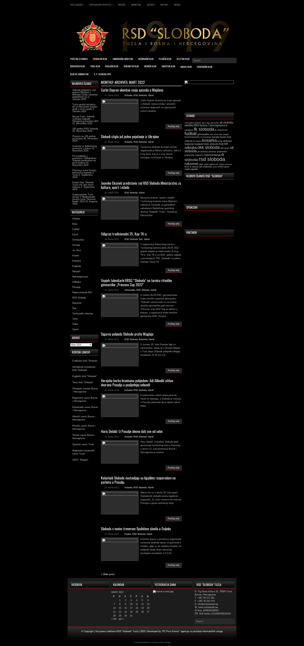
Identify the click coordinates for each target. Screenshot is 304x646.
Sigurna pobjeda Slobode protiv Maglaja (127, 334)
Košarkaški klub (146, 59)
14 (114, 608)
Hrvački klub (150, 66)
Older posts (108, 574)
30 (125, 615)
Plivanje (76, 287)
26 (142, 612)
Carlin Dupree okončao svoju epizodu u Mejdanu (132, 90)
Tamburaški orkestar (122, 59)
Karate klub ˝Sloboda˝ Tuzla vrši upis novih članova (83, 184)
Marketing (136, 4)
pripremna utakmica (194, 155)
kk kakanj (197, 141)
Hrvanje (76, 245)
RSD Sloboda (77, 4)
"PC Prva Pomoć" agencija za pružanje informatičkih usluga (192, 631)
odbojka (191, 148)
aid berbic (215, 123)
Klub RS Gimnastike (79, 74)
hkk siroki (214, 134)
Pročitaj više (173, 126)
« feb (113, 619)
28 (114, 615)
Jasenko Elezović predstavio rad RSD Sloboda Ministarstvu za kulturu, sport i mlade (141, 185)
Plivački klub (165, 59)
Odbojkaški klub (204, 67)
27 (148, 612)
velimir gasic (223, 166)
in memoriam (205, 137)
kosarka (209, 140)
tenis (187, 167)
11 (137, 604)
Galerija (150, 4)
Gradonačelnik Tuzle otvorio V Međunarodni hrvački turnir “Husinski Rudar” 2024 (84, 198)
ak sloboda (226, 122)
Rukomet (143, 339)
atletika (189, 125)
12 (142, 604)
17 (131, 608)
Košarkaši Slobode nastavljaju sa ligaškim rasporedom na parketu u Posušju (138, 480)
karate (215, 137)
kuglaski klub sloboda (206, 143)
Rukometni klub (131, 66)
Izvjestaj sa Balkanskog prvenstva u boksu (84, 147)
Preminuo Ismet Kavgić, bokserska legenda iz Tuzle (84, 172)
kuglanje (189, 144)
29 (120, 615)
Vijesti (151, 95)
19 (142, 608)
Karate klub (186, 67)
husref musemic (192, 137)
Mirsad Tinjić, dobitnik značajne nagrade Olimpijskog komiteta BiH (85, 118)
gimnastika (203, 134)
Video (75, 324)
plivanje (212, 151)
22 (120, 612)
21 (114, 612)
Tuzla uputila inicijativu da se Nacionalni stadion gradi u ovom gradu (84, 106)
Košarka (128, 95)
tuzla (215, 167)
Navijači (121, 4)
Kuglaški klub (111, 66)
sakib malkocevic (211, 164)
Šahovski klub (168, 66)
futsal (75, 234)
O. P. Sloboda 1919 (102, 74)
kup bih (223, 143)
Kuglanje (76, 266)
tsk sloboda (205, 166)
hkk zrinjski (224, 134)
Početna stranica (79, 59)
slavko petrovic (225, 164)
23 (125, 612)
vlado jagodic (191, 169)
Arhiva (177, 4)
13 (148, 604)
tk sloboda (194, 167)
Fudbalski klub (100, 59)
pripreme (222, 151)
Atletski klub (183, 59)
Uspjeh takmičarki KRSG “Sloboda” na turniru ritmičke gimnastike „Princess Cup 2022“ (136, 282)
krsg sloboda (224, 140)
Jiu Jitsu (76, 250)
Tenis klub (95, 66)
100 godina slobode (193, 123)
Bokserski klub (77, 66)
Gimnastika (130, 290)
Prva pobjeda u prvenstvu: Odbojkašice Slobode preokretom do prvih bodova (84, 159)
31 (131, 615)
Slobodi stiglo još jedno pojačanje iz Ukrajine (130, 136)
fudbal (191, 133)
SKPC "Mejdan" (80, 460)
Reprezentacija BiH (82, 292)
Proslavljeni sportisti (101, 4)
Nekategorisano (80, 276)
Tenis (75, 318)
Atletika (76, 218)
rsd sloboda (212, 159)
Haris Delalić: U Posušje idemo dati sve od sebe (132, 431)
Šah (141, 239)
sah (201, 164)
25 (137, 612)
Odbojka (76, 282)
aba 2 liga (206, 123)
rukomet (191, 164)
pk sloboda (202, 151)
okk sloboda (208, 147)
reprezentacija (212, 154)
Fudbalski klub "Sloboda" (85, 360)
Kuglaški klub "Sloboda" (84, 376)
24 (131, 612)
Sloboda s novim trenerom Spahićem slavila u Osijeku (136, 528)
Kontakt (164, 4)
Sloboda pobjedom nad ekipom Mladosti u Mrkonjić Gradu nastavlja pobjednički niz (85, 93)
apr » (121, 619)
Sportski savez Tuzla (83, 444)
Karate (75, 255)
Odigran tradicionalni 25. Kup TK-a (124, 233)
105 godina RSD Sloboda (85, 128)
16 (125, 608)
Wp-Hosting (165, 642)
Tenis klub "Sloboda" (82, 382)
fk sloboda (204, 129)
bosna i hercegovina (212, 125)
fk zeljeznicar (221, 130)
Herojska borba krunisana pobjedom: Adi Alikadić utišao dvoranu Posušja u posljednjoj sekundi (137, 382)
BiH (196, 125)
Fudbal (128, 534)
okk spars (224, 148)
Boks (75, 224)
